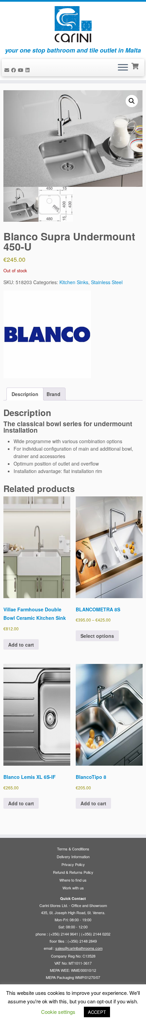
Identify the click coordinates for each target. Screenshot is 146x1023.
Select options (97, 635)
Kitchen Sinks (73, 282)
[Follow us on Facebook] (14, 69)
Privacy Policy (73, 864)
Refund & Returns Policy (73, 872)
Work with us (73, 887)
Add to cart (21, 644)
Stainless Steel (107, 282)
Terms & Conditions (73, 848)
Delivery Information (73, 856)
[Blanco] (47, 334)
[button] (132, 101)
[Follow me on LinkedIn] (28, 69)
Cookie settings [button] (58, 1011)
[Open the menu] (123, 68)
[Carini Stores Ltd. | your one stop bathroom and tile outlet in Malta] (73, 24)
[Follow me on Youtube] (21, 69)
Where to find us (73, 880)
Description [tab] (25, 394)
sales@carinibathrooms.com (79, 948)
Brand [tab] (53, 394)
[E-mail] (7, 69)
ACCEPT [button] (97, 1012)
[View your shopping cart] (135, 65)
